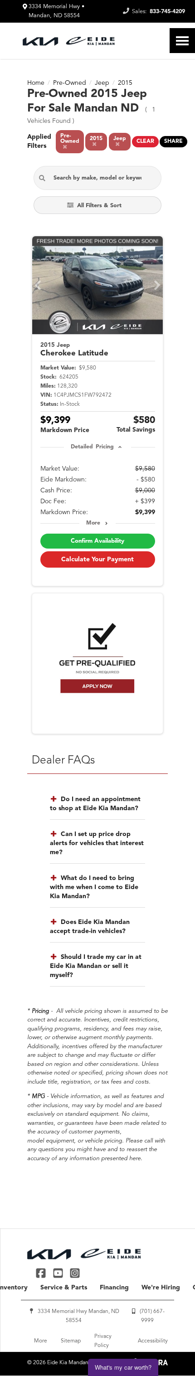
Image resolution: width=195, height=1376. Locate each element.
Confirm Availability (97, 541)
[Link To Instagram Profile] (75, 1273)
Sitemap (71, 1341)
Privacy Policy (103, 1341)
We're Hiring (160, 1287)
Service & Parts (63, 1287)
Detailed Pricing (92, 447)
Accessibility (153, 1341)
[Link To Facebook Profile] (42, 1273)
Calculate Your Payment (97, 559)
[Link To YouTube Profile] (58, 1273)
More (93, 523)
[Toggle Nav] (182, 40)
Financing (114, 1287)
